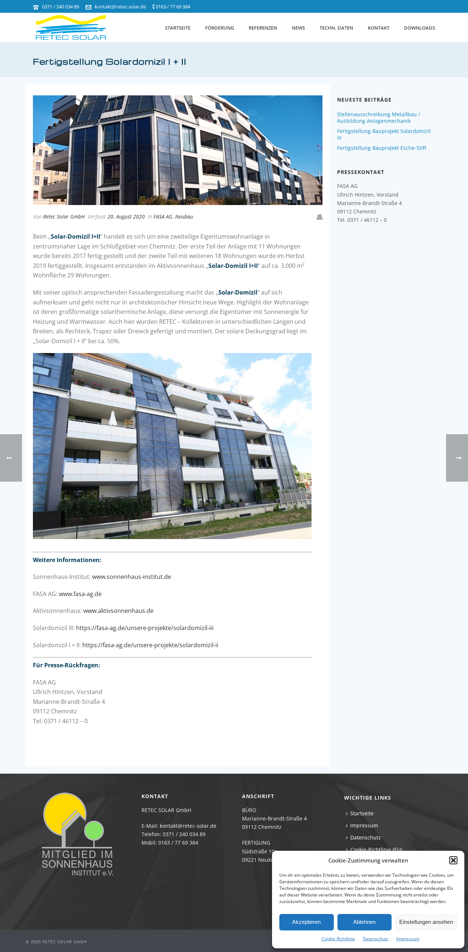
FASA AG (163, 216)
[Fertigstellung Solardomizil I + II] (177, 150)
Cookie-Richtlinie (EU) (376, 849)
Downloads (419, 27)
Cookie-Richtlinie (338, 939)
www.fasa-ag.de (80, 594)
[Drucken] (319, 216)
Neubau (184, 216)
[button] (453, 860)
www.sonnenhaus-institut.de (131, 577)
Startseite (177, 27)
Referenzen (263, 27)
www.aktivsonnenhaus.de (118, 611)
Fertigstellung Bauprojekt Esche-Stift (381, 148)
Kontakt (378, 27)
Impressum (407, 939)
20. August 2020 (126, 216)
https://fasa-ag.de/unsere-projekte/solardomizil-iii (145, 628)
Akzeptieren (306, 922)
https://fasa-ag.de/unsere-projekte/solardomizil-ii (150, 645)
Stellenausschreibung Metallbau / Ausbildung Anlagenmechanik (378, 117)
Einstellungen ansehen (426, 922)
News (298, 27)
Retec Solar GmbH (64, 216)
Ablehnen (364, 922)
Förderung (219, 27)
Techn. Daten (336, 27)
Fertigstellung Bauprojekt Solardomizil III (384, 134)
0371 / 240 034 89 (60, 6)
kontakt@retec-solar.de (120, 6)
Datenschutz (375, 939)
